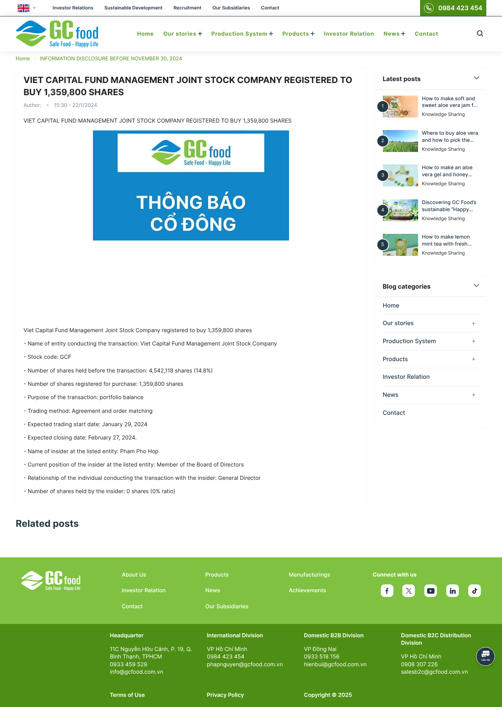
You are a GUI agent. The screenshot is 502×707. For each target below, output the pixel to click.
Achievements (307, 590)
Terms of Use (127, 695)
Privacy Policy (225, 695)
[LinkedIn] (452, 590)
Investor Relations (73, 8)
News (392, 34)
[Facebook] (387, 590)
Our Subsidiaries (231, 8)
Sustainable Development (133, 8)
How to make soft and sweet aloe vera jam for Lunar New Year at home (450, 102)
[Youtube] (430, 590)
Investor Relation (349, 34)
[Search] (479, 33)
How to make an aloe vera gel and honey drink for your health (447, 172)
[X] (408, 590)
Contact (270, 8)
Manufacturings (309, 574)
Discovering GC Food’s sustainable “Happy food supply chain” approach (449, 206)
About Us (134, 574)
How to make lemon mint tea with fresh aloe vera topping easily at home (446, 241)
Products (296, 34)
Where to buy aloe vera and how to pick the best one (450, 137)
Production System (240, 34)
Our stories (180, 34)
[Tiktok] (474, 590)
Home (145, 34)
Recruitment (187, 8)
